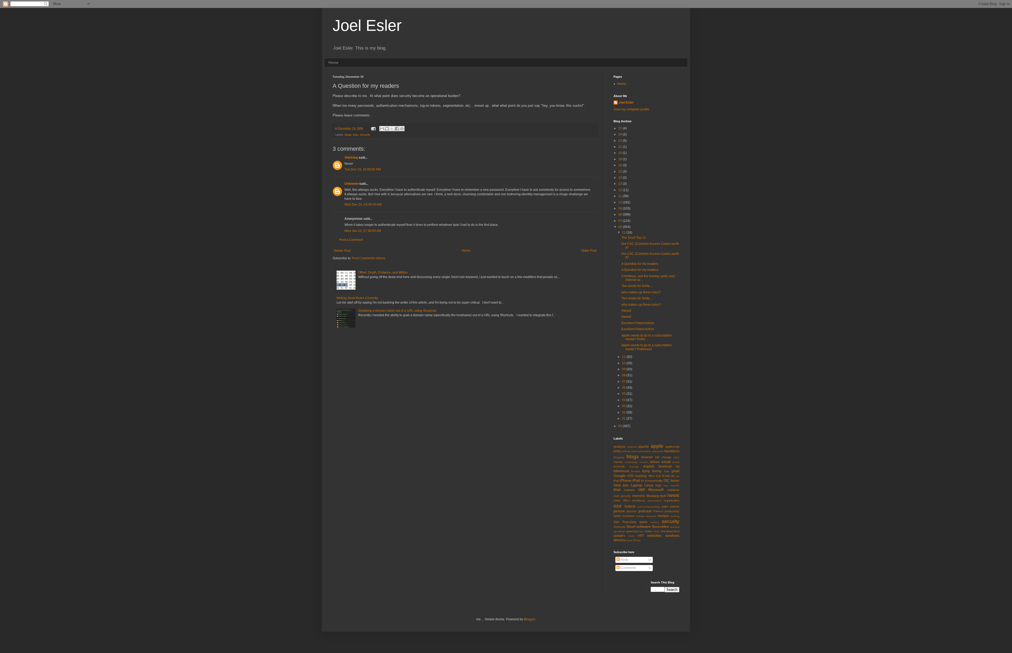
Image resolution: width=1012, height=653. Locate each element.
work (629, 540)
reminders (628, 516)
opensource (654, 500)
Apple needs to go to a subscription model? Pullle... (646, 337)
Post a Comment (351, 240)
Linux (648, 485)
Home (333, 62)
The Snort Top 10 (633, 238)
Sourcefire (660, 526)
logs (355, 134)
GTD (630, 476)
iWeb (617, 485)
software (643, 526)
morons (638, 496)
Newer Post (342, 250)
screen (655, 522)
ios (677, 476)
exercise (634, 466)
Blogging (619, 457)
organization (671, 500)
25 (620, 128)
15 (620, 171)
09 (620, 208)
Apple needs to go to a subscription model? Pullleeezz (646, 347)
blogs (348, 134)
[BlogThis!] (387, 128)
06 (620, 227)
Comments (628, 568)
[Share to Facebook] (397, 128)
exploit (648, 466)
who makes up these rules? (641, 292)
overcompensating (649, 506)
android (631, 446)
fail (677, 466)
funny (656, 471)
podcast (644, 511)
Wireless (620, 540)
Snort (630, 526)
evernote (619, 466)
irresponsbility (654, 480)
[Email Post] (373, 128)
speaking (619, 531)
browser (647, 457)
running (674, 516)
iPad (616, 480)
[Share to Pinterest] (402, 128)
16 (620, 165)
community (631, 462)
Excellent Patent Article (637, 323)
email (665, 462)
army (617, 451)
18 (620, 159)
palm (665, 506)
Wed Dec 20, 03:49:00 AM (363, 204)
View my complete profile (631, 109)
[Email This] (382, 128)
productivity (672, 511)
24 (620, 134)
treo (641, 531)
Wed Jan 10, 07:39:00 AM (362, 231)
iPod (636, 480)
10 (620, 202)
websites (654, 535)
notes (617, 500)
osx (618, 506)
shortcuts (620, 526)
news (673, 495)
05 (624, 394)
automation (644, 451)
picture (619, 511)
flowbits (635, 471)
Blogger (529, 619)
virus (631, 535)
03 (624, 406)
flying (646, 471)
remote (640, 516)
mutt (663, 496)
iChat (666, 476)
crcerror (643, 462)
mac (666, 485)
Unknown (351, 184)
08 (620, 214)
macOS (674, 485)
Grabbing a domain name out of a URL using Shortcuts (397, 311)
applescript (672, 446)
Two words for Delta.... (637, 286)
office (626, 500)
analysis (619, 447)
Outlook (629, 506)
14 (620, 177)
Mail (617, 490)
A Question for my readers (639, 264)
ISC (667, 480)
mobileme (673, 489)
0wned (626, 311)
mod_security (622, 496)
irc (642, 481)
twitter (649, 531)
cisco (676, 457)
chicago (666, 457)
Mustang (652, 496)
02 (624, 412)
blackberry (671, 451)
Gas (666, 471)
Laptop (636, 485)
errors (676, 462)
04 (624, 400)
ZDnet (636, 540)
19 (620, 153)
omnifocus (638, 500)
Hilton (651, 475)
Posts (624, 560)
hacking (640, 476)
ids (673, 475)
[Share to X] (392, 128)
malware (629, 489)
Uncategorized (670, 531)
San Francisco (625, 522)
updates (619, 536)
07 (620, 221)
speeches (632, 531)
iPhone (625, 480)
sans (643, 522)
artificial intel (628, 451)
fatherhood (621, 471)
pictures (631, 511)
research (651, 516)
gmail (675, 471)
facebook (665, 466)
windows (672, 535)
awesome (658, 451)
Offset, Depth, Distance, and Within (383, 272)
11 (620, 196)
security (365, 134)
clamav (618, 462)
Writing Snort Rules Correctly (357, 298)
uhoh (656, 531)
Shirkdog (351, 157)
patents (674, 506)
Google (620, 476)
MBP (641, 490)
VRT (641, 536)
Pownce (658, 511)
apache (643, 447)
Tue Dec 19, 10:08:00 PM (362, 169)
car (657, 457)
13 (620, 184)
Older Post (588, 250)
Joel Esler (367, 25)
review (663, 516)
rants (617, 516)
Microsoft (656, 490)
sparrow (674, 526)
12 (620, 190)
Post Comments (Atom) (368, 258)
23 (620, 141)
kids (626, 485)
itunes (675, 481)
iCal (658, 475)
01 (624, 418)
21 (620, 147)
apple (657, 446)
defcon (655, 462)
